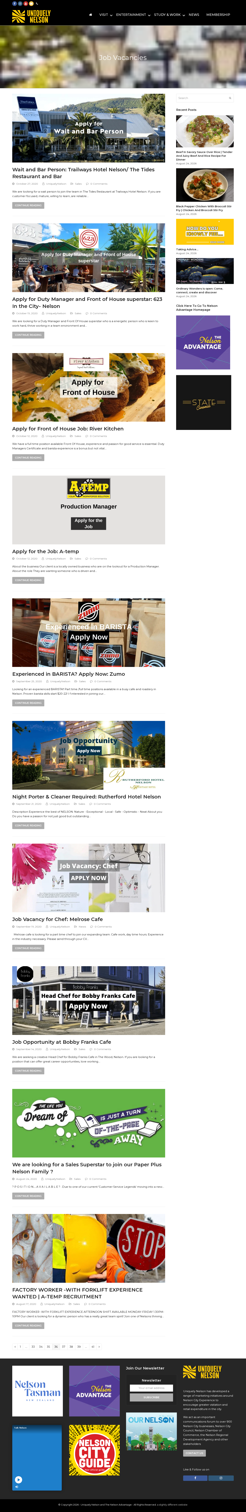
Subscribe (151, 1397)
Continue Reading (28, 205)
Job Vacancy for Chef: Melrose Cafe (57, 919)
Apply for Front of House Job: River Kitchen (68, 429)
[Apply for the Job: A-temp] (88, 509)
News (82, 926)
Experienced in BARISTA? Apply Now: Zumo (68, 674)
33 (34, 1346)
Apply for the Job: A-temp (45, 551)
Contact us (194, 1453)
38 (72, 1346)
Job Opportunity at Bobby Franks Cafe (61, 1042)
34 (42, 1346)
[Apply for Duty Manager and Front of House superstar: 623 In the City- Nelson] (88, 257)
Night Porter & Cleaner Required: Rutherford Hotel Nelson (86, 797)
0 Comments (99, 183)
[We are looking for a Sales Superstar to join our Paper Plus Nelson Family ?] (88, 1123)
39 (80, 1346)
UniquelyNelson (56, 183)
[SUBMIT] (230, 98)
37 (64, 1346)
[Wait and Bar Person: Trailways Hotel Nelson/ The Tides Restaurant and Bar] (88, 128)
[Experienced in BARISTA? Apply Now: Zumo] (88, 632)
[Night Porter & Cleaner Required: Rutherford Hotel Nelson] (88, 755)
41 (93, 1346)
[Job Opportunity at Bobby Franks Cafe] (88, 1000)
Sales (78, 183)
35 (49, 1346)
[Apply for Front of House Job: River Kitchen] (88, 387)
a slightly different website (172, 1504)
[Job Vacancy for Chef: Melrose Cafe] (88, 877)
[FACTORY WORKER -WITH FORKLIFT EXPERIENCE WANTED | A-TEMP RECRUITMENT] (88, 1248)
